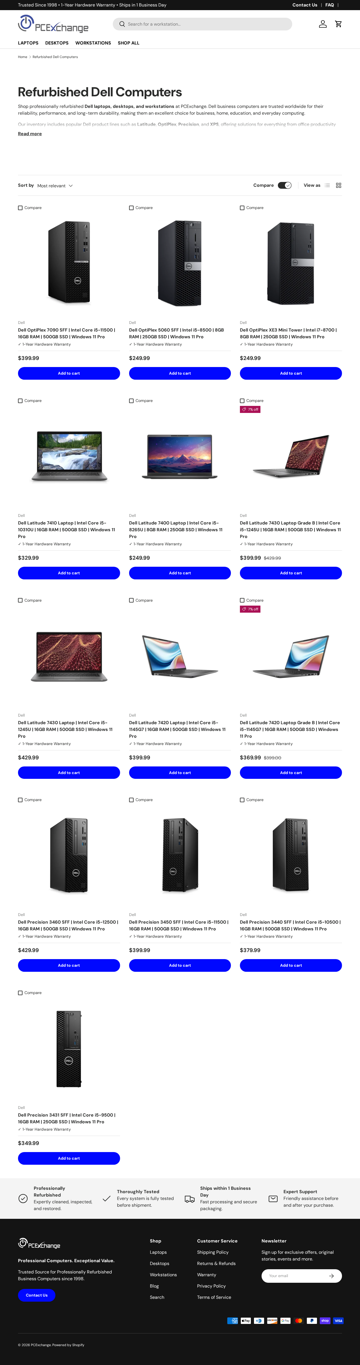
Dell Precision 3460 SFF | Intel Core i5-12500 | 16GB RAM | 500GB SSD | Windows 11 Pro (68, 925)
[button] (338, 24)
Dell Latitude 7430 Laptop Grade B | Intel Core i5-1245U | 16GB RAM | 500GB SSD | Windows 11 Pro (290, 529)
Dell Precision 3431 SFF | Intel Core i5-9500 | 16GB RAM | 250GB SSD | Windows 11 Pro (66, 1118)
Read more (30, 134)
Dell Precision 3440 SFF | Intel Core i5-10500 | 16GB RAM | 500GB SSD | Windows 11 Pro (290, 925)
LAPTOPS (28, 43)
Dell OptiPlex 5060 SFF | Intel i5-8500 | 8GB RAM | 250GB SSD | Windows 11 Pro (176, 333)
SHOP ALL (129, 43)
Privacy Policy (211, 1286)
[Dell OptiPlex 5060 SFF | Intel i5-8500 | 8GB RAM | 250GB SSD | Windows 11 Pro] (180, 264)
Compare (263, 185)
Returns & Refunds (216, 1263)
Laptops (158, 1252)
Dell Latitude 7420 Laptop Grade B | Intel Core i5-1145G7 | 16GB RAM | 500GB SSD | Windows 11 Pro (290, 729)
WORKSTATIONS (93, 43)
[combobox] (202, 24)
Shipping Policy (213, 1252)
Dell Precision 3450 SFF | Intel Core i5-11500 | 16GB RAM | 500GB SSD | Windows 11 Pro (178, 925)
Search (157, 1297)
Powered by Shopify (68, 1345)
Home (22, 57)
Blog (154, 1286)
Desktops (159, 1263)
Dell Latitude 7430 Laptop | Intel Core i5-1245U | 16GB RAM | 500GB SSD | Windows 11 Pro (65, 729)
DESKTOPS (57, 43)
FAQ (329, 5)
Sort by (26, 185)
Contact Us (305, 5)
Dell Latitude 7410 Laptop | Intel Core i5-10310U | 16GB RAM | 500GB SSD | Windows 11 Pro (66, 529)
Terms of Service (214, 1297)
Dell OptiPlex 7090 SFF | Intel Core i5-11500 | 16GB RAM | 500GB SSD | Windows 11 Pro (66, 333)
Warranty (206, 1275)
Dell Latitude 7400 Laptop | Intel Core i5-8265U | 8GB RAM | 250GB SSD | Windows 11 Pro (175, 529)
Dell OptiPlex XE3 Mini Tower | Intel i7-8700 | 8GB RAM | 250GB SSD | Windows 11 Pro (288, 333)
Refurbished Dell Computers (55, 57)
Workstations (163, 1275)
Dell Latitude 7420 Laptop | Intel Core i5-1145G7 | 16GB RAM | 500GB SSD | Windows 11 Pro (177, 729)
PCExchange (41, 1345)
